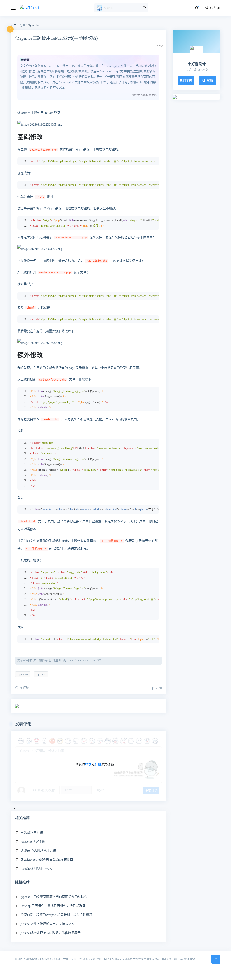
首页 (13, 25)
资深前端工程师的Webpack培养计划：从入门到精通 (56, 915)
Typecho (33, 25)
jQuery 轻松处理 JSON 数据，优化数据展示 (51, 933)
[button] (196, 7)
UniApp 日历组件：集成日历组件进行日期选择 (53, 906)
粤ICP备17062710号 (108, 959)
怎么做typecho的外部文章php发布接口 (47, 859)
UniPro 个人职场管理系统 (38, 850)
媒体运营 (189, 959)
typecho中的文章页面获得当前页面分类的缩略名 (54, 897)
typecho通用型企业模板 (37, 868)
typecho (23, 674)
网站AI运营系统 (32, 832)
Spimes (41, 674)
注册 (217, 8)
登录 (208, 8)
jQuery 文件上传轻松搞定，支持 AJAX (47, 924)
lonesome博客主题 (33, 841)
